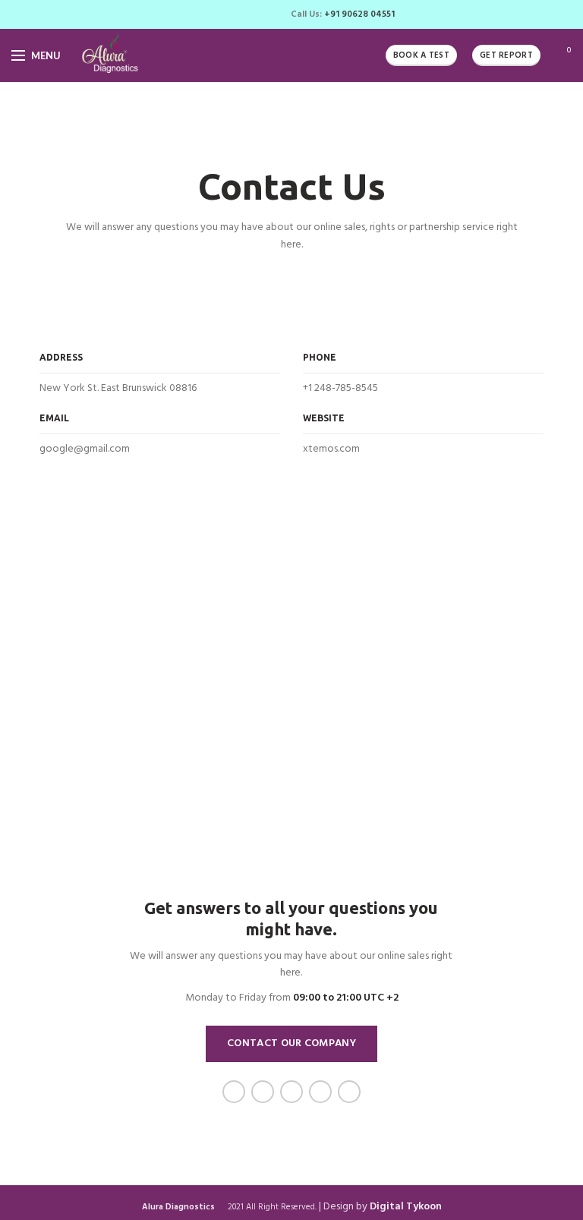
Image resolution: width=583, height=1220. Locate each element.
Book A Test (421, 55)
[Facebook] (197, 14)
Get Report (506, 55)
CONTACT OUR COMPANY (291, 1043)
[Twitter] (214, 14)
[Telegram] (267, 14)
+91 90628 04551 (359, 14)
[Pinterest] (232, 14)
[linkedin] (249, 14)
